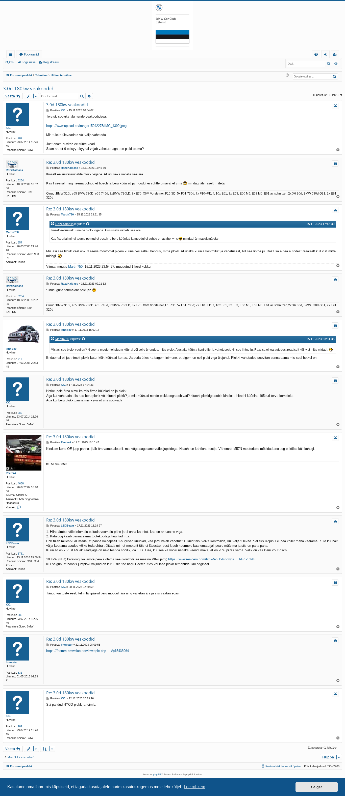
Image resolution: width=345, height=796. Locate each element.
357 (20, 242)
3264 (21, 180)
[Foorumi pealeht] (172, 25)
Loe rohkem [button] (194, 787)
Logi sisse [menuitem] (326, 55)
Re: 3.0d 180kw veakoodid (70, 162)
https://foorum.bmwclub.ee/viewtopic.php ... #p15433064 (87, 651)
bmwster (11, 662)
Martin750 (12, 232)
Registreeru (51, 62)
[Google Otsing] (334, 76)
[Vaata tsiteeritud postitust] (88, 224)
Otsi (11, 62)
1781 (21, 553)
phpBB (157, 774)
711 (20, 359)
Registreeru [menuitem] (336, 55)
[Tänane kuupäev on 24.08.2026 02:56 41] (287, 75)
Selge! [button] (316, 787)
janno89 (11, 348)
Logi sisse (29, 62)
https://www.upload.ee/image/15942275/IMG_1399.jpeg (86, 126)
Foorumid (31, 54)
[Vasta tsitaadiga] (335, 106)
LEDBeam (12, 543)
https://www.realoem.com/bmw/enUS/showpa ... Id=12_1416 (212, 559)
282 (20, 138)
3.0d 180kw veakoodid (28, 88)
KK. (8, 127)
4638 (21, 483)
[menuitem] (316, 54)
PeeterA (11, 473)
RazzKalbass (14, 170)
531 (20, 672)
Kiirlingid (11, 55)
